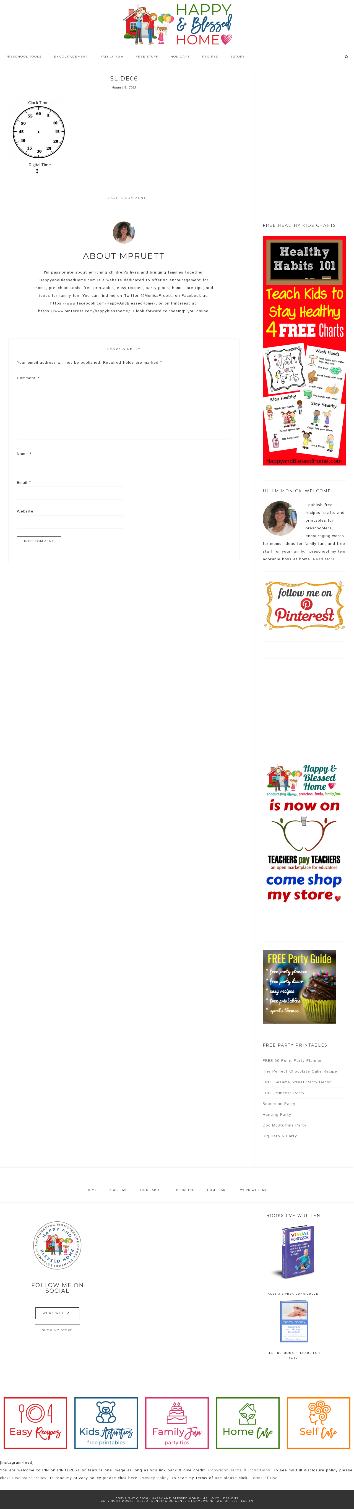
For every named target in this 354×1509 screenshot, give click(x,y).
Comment (28, 378)
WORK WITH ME (57, 1313)
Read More (324, 559)
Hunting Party (277, 1114)
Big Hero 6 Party (280, 1136)
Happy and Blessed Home (177, 25)
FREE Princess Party (283, 1093)
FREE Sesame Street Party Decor (297, 1082)
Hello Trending (152, 1500)
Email (24, 482)
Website (25, 511)
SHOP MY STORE (57, 1330)
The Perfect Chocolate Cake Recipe (300, 1071)
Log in (247, 1500)
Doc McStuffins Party (284, 1125)
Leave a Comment (125, 198)
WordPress (227, 1500)
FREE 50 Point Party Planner (292, 1060)
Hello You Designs (220, 1498)
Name (24, 454)
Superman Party (279, 1104)
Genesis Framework (194, 1500)
